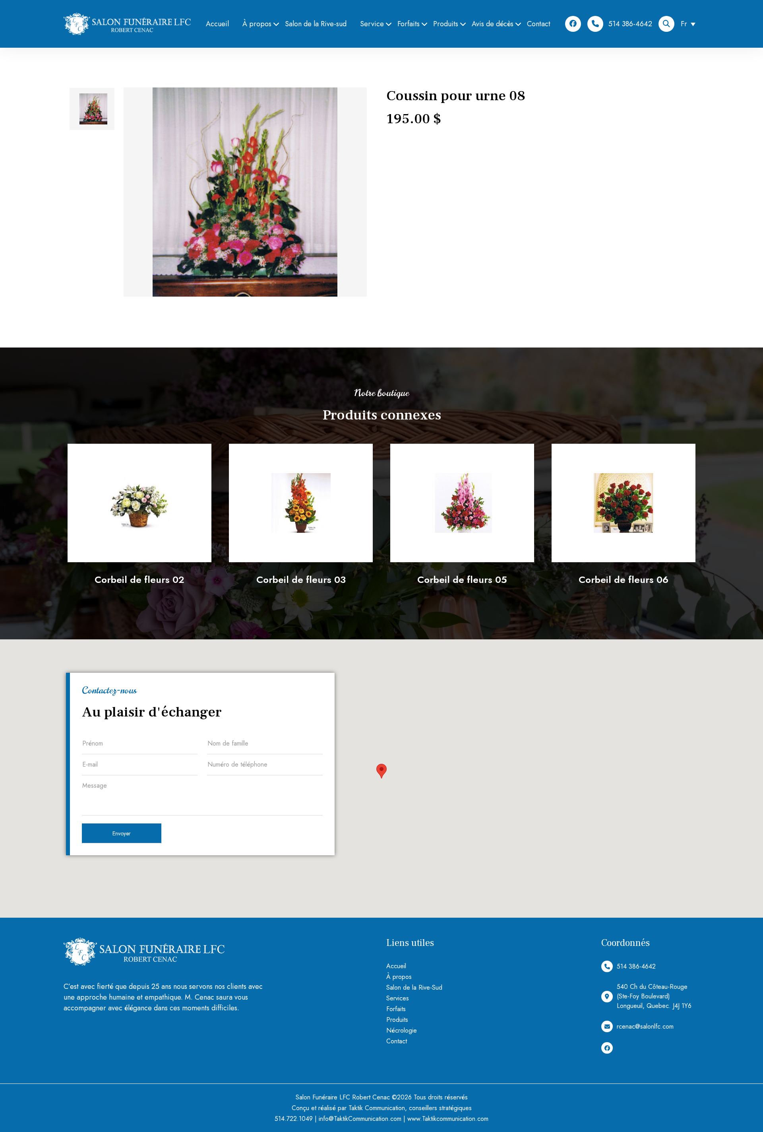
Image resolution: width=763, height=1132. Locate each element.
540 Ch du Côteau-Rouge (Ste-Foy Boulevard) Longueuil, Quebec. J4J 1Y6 (654, 996)
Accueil (217, 24)
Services (397, 998)
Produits (445, 24)
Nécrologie (401, 1030)
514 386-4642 (630, 24)
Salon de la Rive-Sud (414, 987)
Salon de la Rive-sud (316, 24)
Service (372, 24)
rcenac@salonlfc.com (645, 1026)
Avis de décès (492, 24)
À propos (256, 24)
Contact (538, 24)
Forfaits (408, 24)
